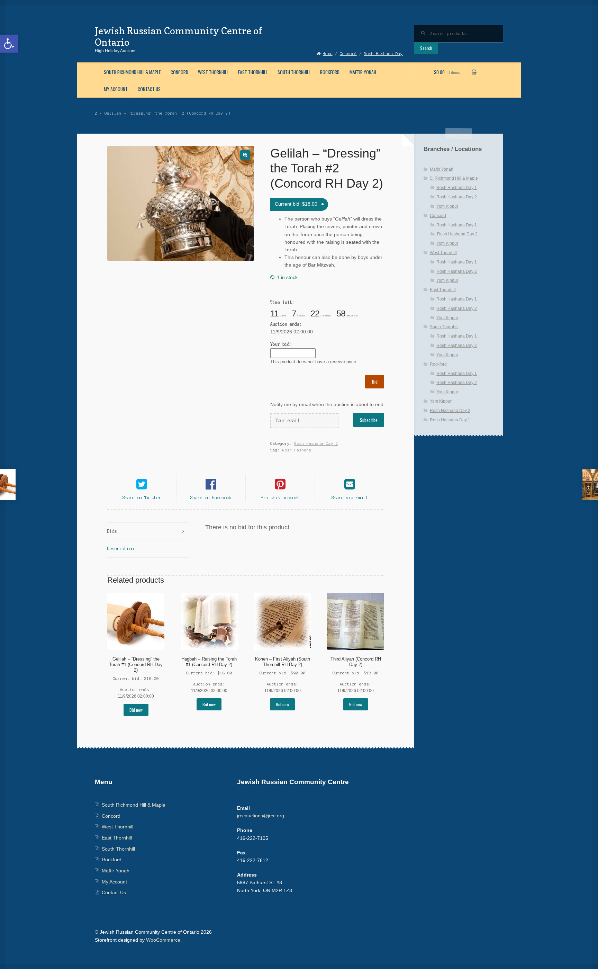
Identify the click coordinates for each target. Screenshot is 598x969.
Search (426, 48)
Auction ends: (286, 324)
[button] (9, 44)
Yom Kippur (447, 206)
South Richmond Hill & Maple (132, 72)
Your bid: (281, 344)
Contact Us (149, 89)
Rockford (329, 72)
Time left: (282, 302)
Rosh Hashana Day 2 (316, 443)
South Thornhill (294, 72)
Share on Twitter (142, 497)
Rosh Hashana (296, 450)
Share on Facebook (211, 497)
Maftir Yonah (363, 72)
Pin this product (280, 497)
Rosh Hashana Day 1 (456, 187)
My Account (116, 89)
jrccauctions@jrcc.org (260, 815)
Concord (179, 72)
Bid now (136, 710)
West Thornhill (213, 72)
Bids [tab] (112, 531)
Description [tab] (120, 548)
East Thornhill (253, 72)
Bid (375, 381)
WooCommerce (163, 940)
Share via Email (350, 497)
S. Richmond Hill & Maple (454, 178)
